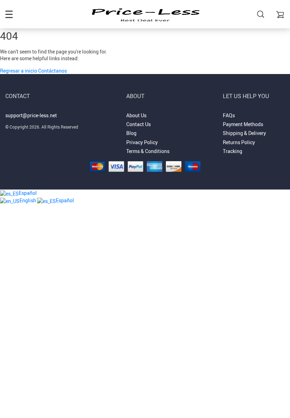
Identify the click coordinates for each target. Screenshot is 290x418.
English (28, 200)
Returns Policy (239, 142)
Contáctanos (52, 70)
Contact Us (138, 124)
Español (28, 193)
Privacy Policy (142, 142)
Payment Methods (243, 124)
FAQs (229, 115)
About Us (136, 115)
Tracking (232, 151)
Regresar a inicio (19, 70)
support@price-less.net (31, 115)
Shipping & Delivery (244, 133)
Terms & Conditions (147, 151)
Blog (131, 133)
